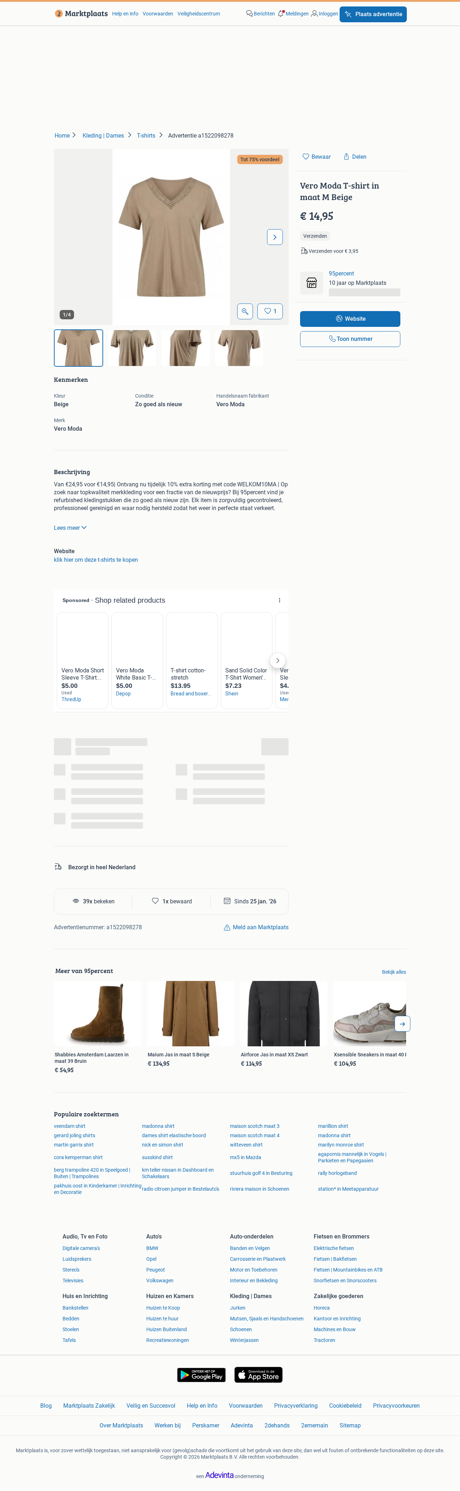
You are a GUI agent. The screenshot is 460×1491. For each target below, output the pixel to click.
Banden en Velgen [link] (250, 1248)
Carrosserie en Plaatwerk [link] (258, 1259)
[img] (78, 348)
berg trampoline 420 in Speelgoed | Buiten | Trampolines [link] (92, 1173)
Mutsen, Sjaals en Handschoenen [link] (267, 1318)
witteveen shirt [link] (246, 1145)
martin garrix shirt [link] (74, 1145)
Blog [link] (46, 1405)
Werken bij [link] (168, 1425)
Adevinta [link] (242, 1425)
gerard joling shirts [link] (74, 1135)
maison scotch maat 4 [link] (255, 1135)
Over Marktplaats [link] (121, 1425)
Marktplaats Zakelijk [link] (89, 1405)
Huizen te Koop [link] (163, 1308)
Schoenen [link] (241, 1329)
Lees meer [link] (67, 527)
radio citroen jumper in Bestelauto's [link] (180, 1189)
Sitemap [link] (350, 1425)
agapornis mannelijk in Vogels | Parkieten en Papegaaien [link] (352, 1157)
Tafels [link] (69, 1340)
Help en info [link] (125, 14)
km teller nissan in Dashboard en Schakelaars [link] (178, 1173)
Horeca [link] (322, 1308)
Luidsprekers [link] (77, 1259)
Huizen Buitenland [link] (166, 1329)
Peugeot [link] (155, 1270)
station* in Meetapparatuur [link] (348, 1189)
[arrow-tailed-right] (402, 1024)
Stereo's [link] (71, 1270)
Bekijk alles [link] (394, 972)
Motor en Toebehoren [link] (253, 1270)
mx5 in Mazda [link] (245, 1157)
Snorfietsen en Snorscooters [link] (345, 1280)
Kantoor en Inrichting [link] (337, 1318)
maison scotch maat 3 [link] (255, 1126)
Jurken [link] (237, 1308)
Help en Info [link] (202, 1405)
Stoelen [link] (71, 1329)
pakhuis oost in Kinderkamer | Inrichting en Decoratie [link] (98, 1189)
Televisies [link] (73, 1280)
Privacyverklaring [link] (296, 1405)
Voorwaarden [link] (158, 14)
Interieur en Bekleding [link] (254, 1280)
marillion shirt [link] (333, 1126)
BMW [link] (152, 1248)
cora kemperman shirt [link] (78, 1157)
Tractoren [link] (324, 1340)
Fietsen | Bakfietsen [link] (335, 1259)
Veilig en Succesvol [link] (150, 1405)
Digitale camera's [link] (81, 1248)
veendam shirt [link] (70, 1126)
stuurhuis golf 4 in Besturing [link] (261, 1173)
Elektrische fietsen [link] (334, 1248)
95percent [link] (341, 273)
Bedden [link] (71, 1318)
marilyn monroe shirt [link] (341, 1145)
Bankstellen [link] (75, 1308)
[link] (80, 14)
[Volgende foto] (275, 237)
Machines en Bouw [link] (335, 1329)
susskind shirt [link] (157, 1157)
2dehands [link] (277, 1425)
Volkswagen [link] (160, 1280)
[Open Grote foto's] (245, 311)
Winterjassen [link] (244, 1340)
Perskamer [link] (205, 1425)
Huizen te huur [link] (162, 1318)
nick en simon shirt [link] (162, 1145)
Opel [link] (151, 1259)
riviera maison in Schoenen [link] (259, 1189)
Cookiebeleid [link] (345, 1405)
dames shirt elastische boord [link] (174, 1135)
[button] (292, 13)
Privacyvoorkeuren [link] (396, 1405)
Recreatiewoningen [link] (167, 1340)
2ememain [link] (314, 1425)
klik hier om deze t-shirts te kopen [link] (96, 559)
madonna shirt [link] (158, 1126)
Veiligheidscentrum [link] (199, 14)
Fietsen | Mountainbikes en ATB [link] (348, 1270)
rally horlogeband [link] (337, 1173)
